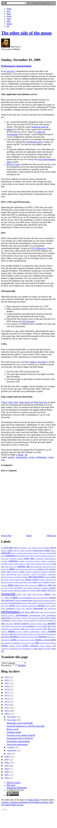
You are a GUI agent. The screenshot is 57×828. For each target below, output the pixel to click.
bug (23, 556)
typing (32, 640)
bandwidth (6, 553)
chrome (45, 556)
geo (25, 582)
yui (2, 651)
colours (20, 559)
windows (4, 649)
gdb (17, 582)
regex (47, 618)
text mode (37, 634)
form (7, 580)
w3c (29, 643)
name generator (22, 606)
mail (3, 600)
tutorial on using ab (40, 127)
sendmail (31, 626)
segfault (7, 626)
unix (53, 639)
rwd (7, 624)
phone (28, 612)
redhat (42, 618)
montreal (41, 603)
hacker (17, 585)
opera (19, 608)
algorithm (46, 548)
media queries (38, 600)
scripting (33, 624)
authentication (39, 550)
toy (54, 637)
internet (53, 588)
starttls (53, 629)
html (40, 585)
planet (9, 23)
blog (31, 553)
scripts (39, 142)
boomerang (11, 555)
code (9, 18)
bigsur (26, 553)
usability (7, 643)
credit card (29, 564)
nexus (48, 606)
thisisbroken (51, 634)
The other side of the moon (26, 32)
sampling (17, 623)
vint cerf (24, 643)
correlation (52, 561)
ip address (24, 590)
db (32, 567)
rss (55, 620)
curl (3, 566)
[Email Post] (25, 455)
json (30, 594)
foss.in (28, 579)
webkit (19, 646)
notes (3, 608)
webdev (5, 645)
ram (30, 618)
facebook (4, 577)
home (9, 8)
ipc (29, 590)
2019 (6, 689)
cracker (11, 564)
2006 (6, 763)
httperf (9, 129)
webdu (13, 646)
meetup (47, 600)
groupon (4, 585)
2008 (6, 756)
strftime (26, 632)
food (9, 13)
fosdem (18, 580)
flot (3, 580)
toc (51, 637)
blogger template (46, 553)
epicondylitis (12, 574)
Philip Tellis (33, 800)
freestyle (50, 580)
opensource (11, 608)
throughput (22, 637)
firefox (41, 577)
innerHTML (19, 588)
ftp (55, 580)
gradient (53, 582)
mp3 (3, 606)
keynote (41, 594)
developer (5, 569)
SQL (45, 629)
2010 (6, 711)
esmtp (34, 574)
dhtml (12, 569)
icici (3, 588)
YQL (49, 648)
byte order (29, 556)
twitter (14, 639)
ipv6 (39, 590)
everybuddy (42, 574)
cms (7, 559)
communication (50, 559)
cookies (44, 561)
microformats (15, 603)
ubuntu (38, 639)
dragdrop (41, 569)
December (12, 717)
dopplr (31, 569)
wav (33, 643)
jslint (25, 594)
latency (48, 594)
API (15, 550)
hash (27, 585)
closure (51, 556)
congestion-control (33, 561)
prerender (52, 612)
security (52, 623)
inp (25, 588)
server (51, 457)
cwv (7, 566)
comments (39, 559)
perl (23, 612)
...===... (4, 809)
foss (23, 580)
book (3, 556)
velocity (17, 643)
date (28, 566)
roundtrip (50, 620)
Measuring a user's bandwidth (20, 723)
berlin (20, 553)
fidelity (26, 577)
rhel (44, 620)
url (2, 643)
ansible (4, 550)
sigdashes (5, 629)
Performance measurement (16, 66)
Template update (14, 732)
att (18, 550)
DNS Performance (38, 248)
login (35, 598)
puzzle (25, 618)
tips (48, 637)
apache (11, 457)
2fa (2, 548)
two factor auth (23, 640)
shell (45, 626)
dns (16, 569)
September (12, 750)
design (53, 567)
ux (12, 643)
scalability (25, 623)
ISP (49, 590)
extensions (52, 574)
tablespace (5, 634)
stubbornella (35, 632)
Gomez (32, 362)
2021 (6, 683)
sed (2, 626)
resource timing (17, 620)
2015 (6, 695)
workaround (13, 649)
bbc (13, 553)
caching (38, 556)
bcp (16, 553)
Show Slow (13, 402)
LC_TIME (5, 598)
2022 (6, 680)
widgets (49, 646)
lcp (10, 598)
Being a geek (12, 729)
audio (23, 550)
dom (26, 569)
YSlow (4, 402)
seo (36, 626)
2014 (6, 698)
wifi (54, 646)
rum (3, 623)
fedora (20, 577)
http (50, 585)
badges (53, 550)
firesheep (48, 577)
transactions (6, 640)
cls (55, 556)
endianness (37, 572)
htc (36, 585)
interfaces (46, 588)
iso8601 (44, 590)
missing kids (26, 603)
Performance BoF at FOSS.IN (20, 738)
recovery (35, 618)
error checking (24, 574)
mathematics (10, 600)
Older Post (51, 535)
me (8, 26)
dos (35, 569)
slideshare (16, 629)
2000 (6, 778)
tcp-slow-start (22, 634)
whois (43, 646)
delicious (47, 567)
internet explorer (7, 590)
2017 (6, 692)
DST (47, 569)
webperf (26, 646)
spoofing (39, 629)
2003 (6, 772)
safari (11, 624)
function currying (8, 582)
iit (9, 588)
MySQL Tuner (13, 164)
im (12, 588)
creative (22, 564)
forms (12, 580)
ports (46, 612)
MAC (47, 598)
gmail (35, 582)
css (54, 563)
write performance (25, 649)
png (42, 612)
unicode (47, 640)
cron (44, 564)
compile (4, 561)
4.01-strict (9, 547)
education (15, 572)
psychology (17, 618)
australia (29, 550)
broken (19, 556)
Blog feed (11, 785)
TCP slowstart (28, 321)
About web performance (17, 744)
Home (29, 535)
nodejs (53, 606)
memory (53, 600)
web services (45, 643)
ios (15, 590)
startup (4, 632)
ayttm (48, 550)
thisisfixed (5, 637)
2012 (6, 705)
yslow (53, 648)
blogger (36, 553)
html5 (45, 585)
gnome (41, 582)
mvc (7, 606)
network (41, 605)
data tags (14, 567)
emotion (28, 572)
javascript (9, 594)
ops (24, 608)
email (22, 571)
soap (27, 629)
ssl (49, 629)
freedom (42, 580)
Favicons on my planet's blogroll (21, 735)
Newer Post (6, 535)
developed (31, 142)
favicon (11, 577)
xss (36, 648)
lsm (38, 598)
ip (18, 590)
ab (8, 122)
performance (41, 457)
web (3, 460)
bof (54, 553)
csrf (51, 564)
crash (16, 564)
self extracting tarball (19, 626)
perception (52, 608)
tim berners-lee (33, 637)
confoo (22, 561)
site (11, 629)
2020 (6, 686)
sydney (44, 632)
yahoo (40, 648)
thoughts (14, 636)
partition (30, 608)
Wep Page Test (40, 402)
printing (5, 615)
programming (22, 615)
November (12, 720)
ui (43, 640)
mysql (32, 457)
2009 (6, 714)
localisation (28, 598)
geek (21, 582)
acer (30, 548)
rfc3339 (39, 620)
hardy (22, 585)
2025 (6, 677)
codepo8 (13, 559)
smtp (23, 629)
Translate (22, 665)
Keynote (42, 362)
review (26, 620)
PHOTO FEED (13, 783)
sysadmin (52, 631)
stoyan (19, 632)
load (21, 598)
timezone (43, 636)
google (47, 582)
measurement (22, 457)
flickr (54, 577)
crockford (38, 564)
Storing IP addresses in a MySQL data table (26, 726)
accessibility (23, 548)
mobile (35, 603)
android (53, 547)
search (39, 624)
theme (44, 634)
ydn (45, 649)
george (30, 582)
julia (35, 594)
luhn (42, 598)
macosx (52, 597)
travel (9, 16)
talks (9, 21)
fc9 (16, 577)
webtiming (35, 646)
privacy (12, 615)
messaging (5, 603)
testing (30, 634)
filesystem (33, 577)
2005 (6, 766)
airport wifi (37, 548)
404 (16, 547)
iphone (34, 590)
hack (11, 585)
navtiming (33, 606)
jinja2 (20, 594)
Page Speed (25, 402)
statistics (12, 631)
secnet (45, 624)
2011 (6, 708)
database (22, 566)
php (33, 612)
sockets (33, 629)
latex (54, 594)
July (9, 753)
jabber (53, 590)
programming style (38, 615)
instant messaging (34, 588)
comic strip (29, 558)
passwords (39, 608)
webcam (53, 643)
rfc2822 (32, 620)
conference (13, 561)
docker (21, 569)
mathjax (18, 600)
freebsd (35, 579)
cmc (3, 559)
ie (6, 588)
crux (48, 564)
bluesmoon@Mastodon (17, 788)
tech (8, 11)
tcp (15, 634)
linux (16, 597)
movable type (50, 603)
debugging (38, 567)
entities (45, 572)
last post (10, 71)
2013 (6, 701)
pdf (46, 608)
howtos (32, 585)
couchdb (4, 564)
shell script (51, 626)
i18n (54, 585)
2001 (6, 775)
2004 (6, 769)
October (11, 747)
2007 (6, 759)
